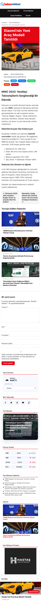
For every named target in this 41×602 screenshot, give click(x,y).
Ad (3, 327)
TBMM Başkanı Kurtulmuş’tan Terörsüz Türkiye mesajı (20, 479)
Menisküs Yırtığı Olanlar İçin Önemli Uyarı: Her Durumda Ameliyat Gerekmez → (30, 197)
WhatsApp (31, 81)
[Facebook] (5, 402)
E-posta (5, 335)
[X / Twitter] (11, 402)
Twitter (14, 81)
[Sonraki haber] (34, 417)
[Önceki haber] (30, 417)
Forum (28, 15)
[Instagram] (17, 402)
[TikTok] (28, 402)
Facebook (22, 81)
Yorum (5, 307)
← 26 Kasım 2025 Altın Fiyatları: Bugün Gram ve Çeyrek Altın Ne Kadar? (10, 197)
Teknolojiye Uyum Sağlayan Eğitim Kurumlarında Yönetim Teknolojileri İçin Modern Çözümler (20, 487)
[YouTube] (23, 402)
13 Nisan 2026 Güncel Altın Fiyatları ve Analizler (20, 491)
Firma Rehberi (28, 11)
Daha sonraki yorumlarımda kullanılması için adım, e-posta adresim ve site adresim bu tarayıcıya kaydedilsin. (19, 356)
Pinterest (14, 84)
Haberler (4, 22)
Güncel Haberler (13, 11)
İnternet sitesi (7, 343)
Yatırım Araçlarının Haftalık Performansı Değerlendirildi (17, 483)
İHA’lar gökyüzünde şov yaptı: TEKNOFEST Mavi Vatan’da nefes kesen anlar (20, 494)
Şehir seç (8, 384)
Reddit (7, 84)
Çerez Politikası (16, 15)
